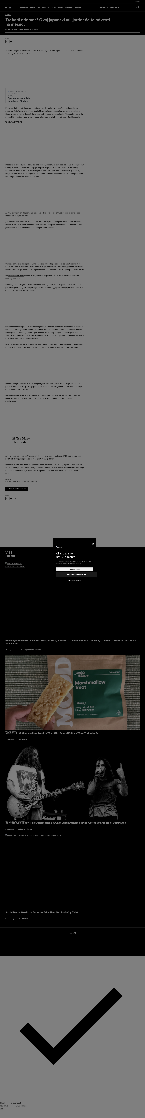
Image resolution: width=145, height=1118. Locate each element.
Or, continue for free (74, 580)
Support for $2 (74, 569)
